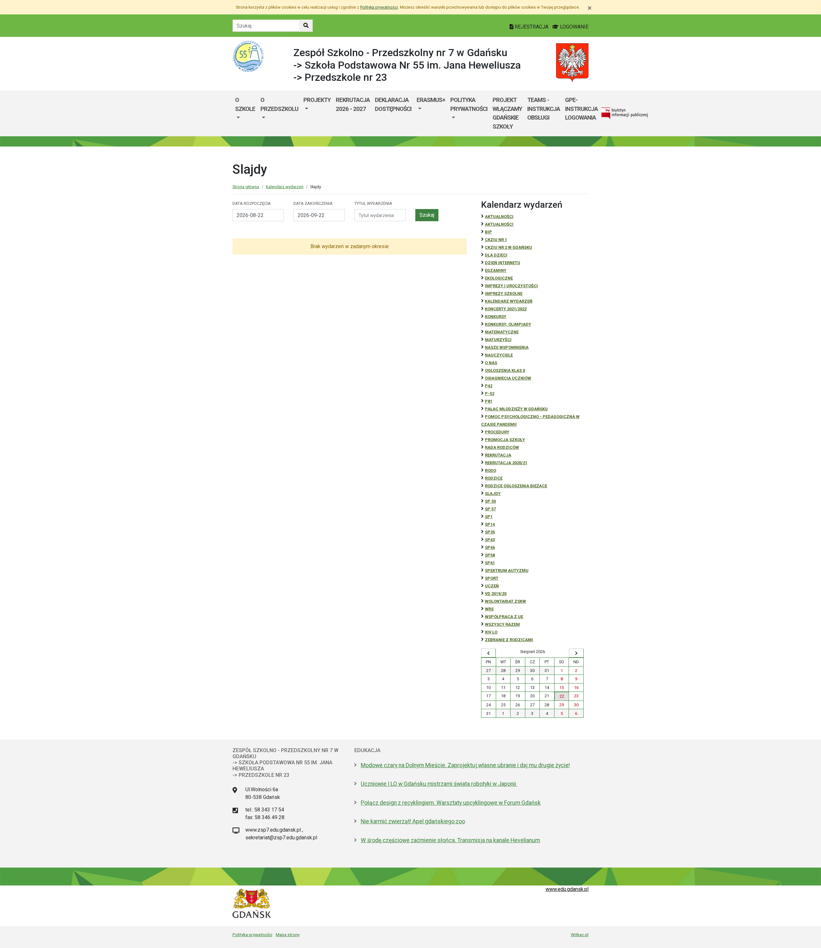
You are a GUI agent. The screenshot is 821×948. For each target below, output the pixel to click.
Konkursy (495, 316)
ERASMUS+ (431, 99)
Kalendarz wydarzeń (284, 186)
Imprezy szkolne (503, 293)
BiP (488, 232)
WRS (489, 609)
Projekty (317, 99)
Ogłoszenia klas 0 (505, 370)
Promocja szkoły (505, 439)
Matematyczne (502, 332)
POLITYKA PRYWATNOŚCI (468, 104)
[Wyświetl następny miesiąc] (576, 653)
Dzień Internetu (502, 262)
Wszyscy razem (502, 624)
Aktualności (499, 216)
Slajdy (493, 493)
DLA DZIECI (496, 255)
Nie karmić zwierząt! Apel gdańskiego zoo (413, 821)
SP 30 (490, 501)
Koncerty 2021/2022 (506, 308)
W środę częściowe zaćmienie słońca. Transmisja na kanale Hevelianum (450, 840)
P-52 (489, 393)
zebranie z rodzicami (509, 639)
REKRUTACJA (498, 455)
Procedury (497, 432)
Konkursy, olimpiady (508, 324)
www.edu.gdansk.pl (567, 889)
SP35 (490, 532)
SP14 (490, 524)
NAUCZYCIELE (499, 355)
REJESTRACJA (531, 27)
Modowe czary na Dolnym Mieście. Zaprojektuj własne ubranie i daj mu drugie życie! (465, 765)
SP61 (490, 562)
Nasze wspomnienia (507, 347)
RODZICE (494, 478)
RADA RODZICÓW (502, 447)
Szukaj (426, 215)
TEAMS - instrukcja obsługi (543, 108)
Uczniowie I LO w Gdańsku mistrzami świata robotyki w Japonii (439, 784)
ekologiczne (499, 278)
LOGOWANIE (573, 27)
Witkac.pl (579, 934)
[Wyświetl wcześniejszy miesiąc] (488, 653)
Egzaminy (495, 270)
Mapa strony (288, 934)
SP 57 (490, 509)
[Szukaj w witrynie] (306, 26)
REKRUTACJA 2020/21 (506, 462)
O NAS (491, 362)
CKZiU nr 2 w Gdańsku (508, 247)
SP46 (490, 547)
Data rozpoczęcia (252, 203)
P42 (488, 385)
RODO (490, 470)
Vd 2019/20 (495, 593)
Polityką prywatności (379, 7)
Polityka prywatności (252, 934)
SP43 (490, 539)
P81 (488, 401)
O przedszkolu (279, 104)
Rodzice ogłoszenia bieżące (516, 485)
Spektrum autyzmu (507, 570)
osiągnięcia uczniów (508, 378)
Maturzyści (498, 339)
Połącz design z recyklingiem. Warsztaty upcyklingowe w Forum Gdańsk (451, 803)
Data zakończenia (313, 203)
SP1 (489, 516)
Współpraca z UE (504, 616)
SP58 (490, 555)
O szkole (245, 104)
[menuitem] (245, 113)
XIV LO (491, 632)
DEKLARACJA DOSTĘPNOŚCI (393, 104)
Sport (491, 578)
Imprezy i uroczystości (511, 285)
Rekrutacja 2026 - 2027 (353, 104)
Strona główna (246, 186)
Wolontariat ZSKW (505, 601)
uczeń (492, 585)
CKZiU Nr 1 (496, 239)
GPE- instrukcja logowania (581, 108)
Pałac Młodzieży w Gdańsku (516, 409)
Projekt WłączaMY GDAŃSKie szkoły (507, 113)
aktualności (499, 224)
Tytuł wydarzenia (373, 203)
